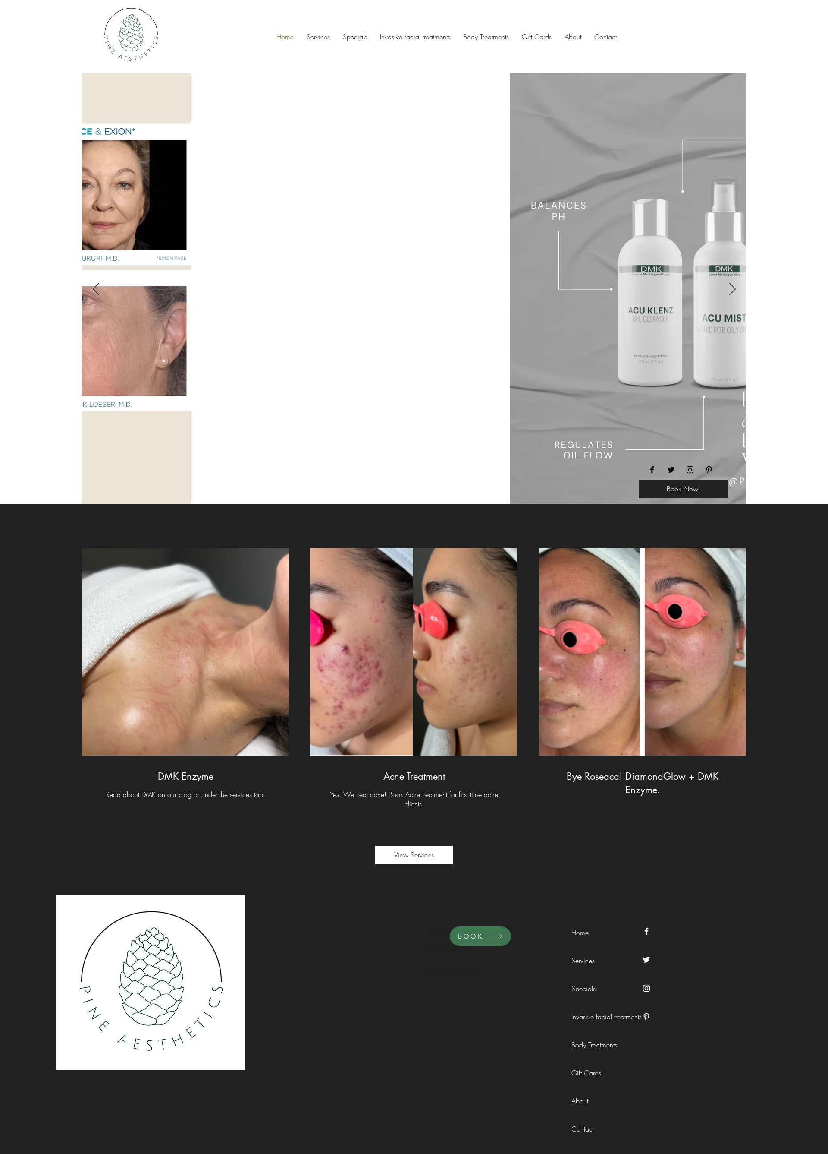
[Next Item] (732, 289)
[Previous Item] (96, 289)
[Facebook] (652, 469)
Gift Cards (586, 1073)
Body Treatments (590, 1045)
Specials (583, 988)
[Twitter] (671, 469)
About (579, 1101)
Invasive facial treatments (590, 1016)
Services (583, 960)
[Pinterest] (709, 469)
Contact (582, 1129)
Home (580, 932)
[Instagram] (690, 469)
